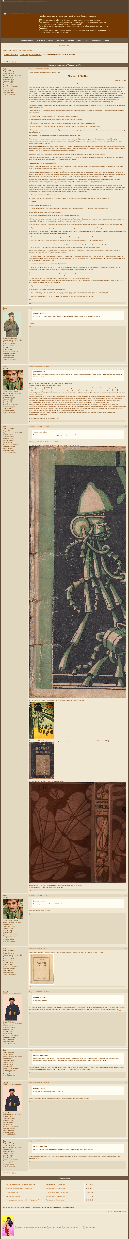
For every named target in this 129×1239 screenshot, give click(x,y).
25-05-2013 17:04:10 (42, 1141)
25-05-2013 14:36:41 (42, 308)
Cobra (5, 308)
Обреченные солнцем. (13, 1196)
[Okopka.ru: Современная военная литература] (30, 1227)
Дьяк (4, 69)
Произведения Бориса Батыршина (57, 1192)
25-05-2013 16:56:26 (42, 1082)
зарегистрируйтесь (27, 50)
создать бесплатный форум (117, 1211)
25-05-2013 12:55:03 (42, 68)
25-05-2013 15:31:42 (42, 426)
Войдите (15, 50)
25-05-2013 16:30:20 (42, 948)
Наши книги (40, 40)
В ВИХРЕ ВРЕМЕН (11, 55)
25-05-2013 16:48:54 (42, 1050)
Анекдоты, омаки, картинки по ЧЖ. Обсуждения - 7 (22, 1200)
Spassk (5, 992)
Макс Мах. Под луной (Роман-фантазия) (19, 1188)
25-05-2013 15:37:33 (42, 895)
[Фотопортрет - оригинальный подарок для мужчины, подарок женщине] (25, 1)
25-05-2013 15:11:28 (42, 366)
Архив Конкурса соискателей (30, 55)
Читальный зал (27, 40)
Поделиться (32, 68)
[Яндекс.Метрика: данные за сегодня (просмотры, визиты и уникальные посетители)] (89, 1227)
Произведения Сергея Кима (55, 1200)
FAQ (78, 40)
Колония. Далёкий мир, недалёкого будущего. (20, 1184)
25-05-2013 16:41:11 (42, 992)
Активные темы (64, 45)
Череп (5, 366)
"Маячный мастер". (12, 1192)
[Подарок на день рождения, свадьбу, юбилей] (70, 1227)
